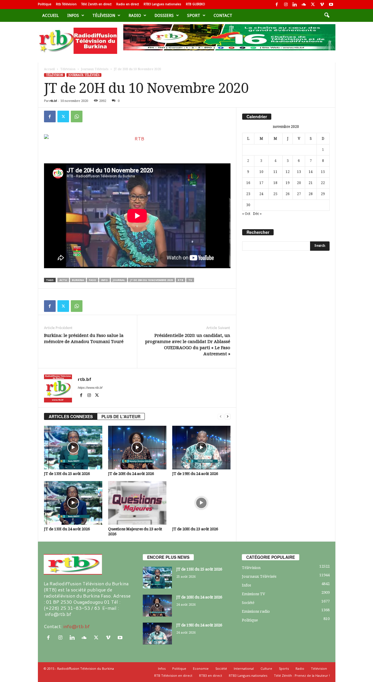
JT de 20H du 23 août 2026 (195, 529)
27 (299, 194)
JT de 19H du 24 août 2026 (195, 473)
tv (190, 280)
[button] (326, 15)
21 (311, 183)
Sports (284, 668)
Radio (135, 15)
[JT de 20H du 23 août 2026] (201, 503)
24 (261, 194)
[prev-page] (221, 417)
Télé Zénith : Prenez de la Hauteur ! (302, 675)
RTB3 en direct (210, 675)
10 (261, 172)
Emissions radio (256, 611)
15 (323, 172)
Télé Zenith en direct (96, 4)
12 (288, 172)
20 (299, 183)
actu (63, 280)
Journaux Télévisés (94, 69)
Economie (201, 668)
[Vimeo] (322, 4)
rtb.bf (53, 101)
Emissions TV (253, 594)
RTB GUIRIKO (195, 4)
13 (299, 172)
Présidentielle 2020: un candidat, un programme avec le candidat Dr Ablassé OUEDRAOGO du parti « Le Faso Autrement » (187, 344)
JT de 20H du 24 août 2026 (131, 473)
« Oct (246, 214)
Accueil (50, 15)
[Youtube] (331, 4)
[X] (312, 4)
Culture (266, 668)
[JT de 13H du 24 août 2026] (73, 503)
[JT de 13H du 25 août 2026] (73, 447)
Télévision (103, 15)
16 (248, 183)
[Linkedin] (294, 4)
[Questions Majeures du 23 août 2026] (137, 503)
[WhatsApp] (76, 116)
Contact (223, 15)
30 (248, 205)
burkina (78, 280)
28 (311, 194)
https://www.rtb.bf (90, 387)
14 (311, 172)
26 (288, 194)
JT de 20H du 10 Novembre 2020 (151, 280)
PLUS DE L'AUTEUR (120, 416)
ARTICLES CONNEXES (71, 416)
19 (288, 183)
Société (248, 602)
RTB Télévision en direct (173, 675)
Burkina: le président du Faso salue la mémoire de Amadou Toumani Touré (84, 338)
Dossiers (164, 15)
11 (275, 172)
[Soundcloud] (303, 4)
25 (275, 194)
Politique (44, 4)
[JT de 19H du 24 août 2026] (201, 447)
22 (323, 183)
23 (248, 194)
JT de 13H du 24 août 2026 (67, 529)
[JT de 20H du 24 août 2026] (137, 447)
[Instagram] (285, 4)
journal (119, 280)
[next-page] (228, 417)
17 (261, 183)
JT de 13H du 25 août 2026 (67, 473)
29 (323, 194)
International (244, 668)
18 (275, 183)
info (104, 280)
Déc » (257, 214)
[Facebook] (276, 4)
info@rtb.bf (76, 626)
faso (92, 280)
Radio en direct (127, 4)
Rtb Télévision (66, 4)
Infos (73, 15)
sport (193, 15)
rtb (180, 280)
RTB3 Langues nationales (162, 4)
